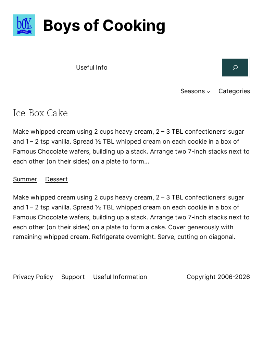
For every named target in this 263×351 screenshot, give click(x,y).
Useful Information (120, 276)
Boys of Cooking (104, 25)
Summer (25, 179)
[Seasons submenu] (208, 91)
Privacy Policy (33, 276)
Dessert (56, 179)
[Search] (235, 67)
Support (73, 276)
